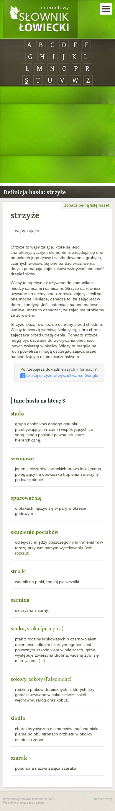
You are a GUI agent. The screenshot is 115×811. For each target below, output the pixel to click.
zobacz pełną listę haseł (86, 205)
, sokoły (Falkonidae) (41, 679)
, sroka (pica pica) (37, 628)
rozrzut (21, 553)
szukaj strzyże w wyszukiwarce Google (61, 375)
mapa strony (103, 799)
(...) (42, 660)
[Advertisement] (57, 135)
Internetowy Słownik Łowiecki (40, 19)
